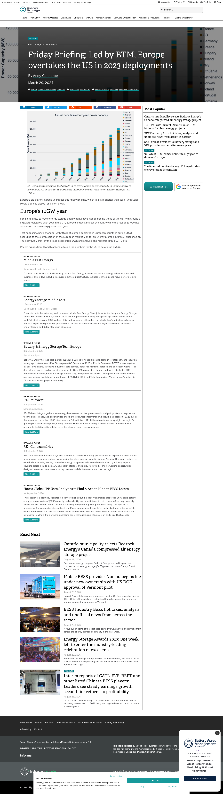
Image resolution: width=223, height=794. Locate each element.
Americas (61, 90)
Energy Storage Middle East (44, 300)
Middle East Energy (38, 260)
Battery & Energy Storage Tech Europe (52, 347)
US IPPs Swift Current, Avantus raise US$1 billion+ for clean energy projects (169, 126)
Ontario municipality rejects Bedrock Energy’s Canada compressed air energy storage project (102, 549)
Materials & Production (129, 90)
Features (33, 45)
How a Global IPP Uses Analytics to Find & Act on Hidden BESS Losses (76, 489)
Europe (34, 90)
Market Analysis (102, 90)
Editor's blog (48, 45)
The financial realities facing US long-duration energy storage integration (172, 168)
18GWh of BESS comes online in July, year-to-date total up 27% (171, 155)
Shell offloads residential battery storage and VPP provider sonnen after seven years (171, 143)
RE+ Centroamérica (38, 447)
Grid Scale (74, 90)
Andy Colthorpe (45, 76)
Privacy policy (116, 776)
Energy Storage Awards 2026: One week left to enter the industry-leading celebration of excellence (101, 644)
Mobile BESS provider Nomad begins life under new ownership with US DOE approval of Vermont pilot (102, 582)
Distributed (85, 90)
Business (114, 90)
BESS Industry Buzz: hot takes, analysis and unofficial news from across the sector (102, 615)
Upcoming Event (32, 257)
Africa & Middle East (47, 90)
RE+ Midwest (34, 400)
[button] (31, 107)
